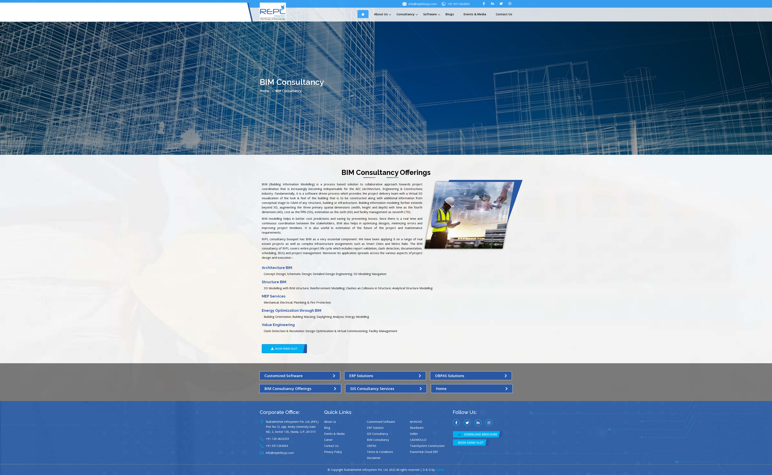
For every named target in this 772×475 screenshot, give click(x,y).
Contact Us (504, 14)
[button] (284, 348)
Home (264, 91)
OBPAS (371, 446)
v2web (440, 470)
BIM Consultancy (378, 440)
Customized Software (381, 422)
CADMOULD (418, 440)
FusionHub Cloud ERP (424, 452)
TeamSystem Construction (427, 446)
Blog (327, 428)
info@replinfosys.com (423, 4)
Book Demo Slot (471, 442)
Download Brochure (480, 434)
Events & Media (475, 14)
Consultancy (405, 14)
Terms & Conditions (380, 452)
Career (328, 440)
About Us (381, 14)
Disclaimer (374, 458)
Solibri (414, 434)
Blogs (450, 14)
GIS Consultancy (377, 434)
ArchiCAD (416, 422)
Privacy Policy (333, 452)
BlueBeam (417, 428)
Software (430, 14)
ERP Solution (375, 428)
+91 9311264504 (458, 4)
